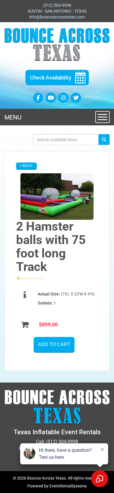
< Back (26, 166)
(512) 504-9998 (57, 5)
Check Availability (50, 78)
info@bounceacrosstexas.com (57, 17)
